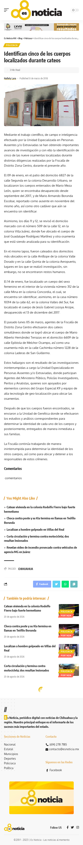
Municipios (11, 754)
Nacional (10, 744)
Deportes (10, 758)
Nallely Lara (10, 78)
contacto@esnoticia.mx (64, 749)
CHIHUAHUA (25, 569)
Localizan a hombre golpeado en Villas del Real (35, 529)
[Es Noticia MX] (36, 10)
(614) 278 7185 (58, 744)
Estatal (8, 749)
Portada (66, 615)
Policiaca (12, 45)
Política (8, 768)
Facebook (56, 770)
